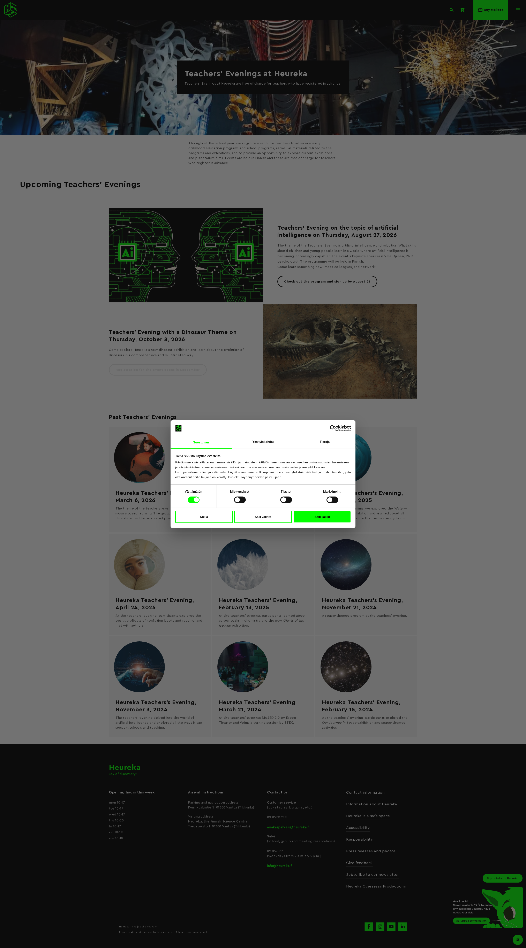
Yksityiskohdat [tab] (263, 441)
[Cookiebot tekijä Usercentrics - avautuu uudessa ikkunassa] (333, 428)
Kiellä (204, 517)
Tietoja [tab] (325, 441)
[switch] (240, 500)
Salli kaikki (322, 517)
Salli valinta (263, 517)
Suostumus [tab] (201, 442)
